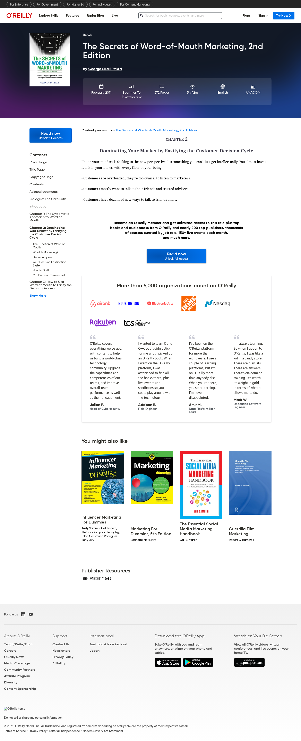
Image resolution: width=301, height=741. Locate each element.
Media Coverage (17, 663)
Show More (37, 295)
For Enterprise (19, 4)
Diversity (10, 682)
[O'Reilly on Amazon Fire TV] (249, 666)
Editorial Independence (64, 731)
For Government (47, 4)
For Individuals (102, 4)
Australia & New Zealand (108, 644)
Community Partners (19, 669)
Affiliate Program (17, 676)
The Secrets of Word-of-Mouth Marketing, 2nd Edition (156, 130)
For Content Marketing (135, 4)
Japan (95, 650)
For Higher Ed (75, 4)
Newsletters (61, 650)
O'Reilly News (14, 657)
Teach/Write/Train (18, 644)
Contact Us (60, 644)
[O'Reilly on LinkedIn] (23, 614)
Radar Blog (95, 15)
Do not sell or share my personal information (33, 717)
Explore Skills (48, 15)
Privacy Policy (62, 657)
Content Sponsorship (20, 689)
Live (115, 15)
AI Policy (58, 663)
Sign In (263, 15)
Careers (10, 650)
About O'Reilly (17, 635)
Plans (246, 15)
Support (60, 635)
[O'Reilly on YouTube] (31, 614)
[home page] (19, 15)
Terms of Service (15, 731)
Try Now (282, 15)
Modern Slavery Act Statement (103, 731)
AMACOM (253, 92)
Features (72, 15)
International (102, 635)
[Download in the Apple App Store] (168, 666)
